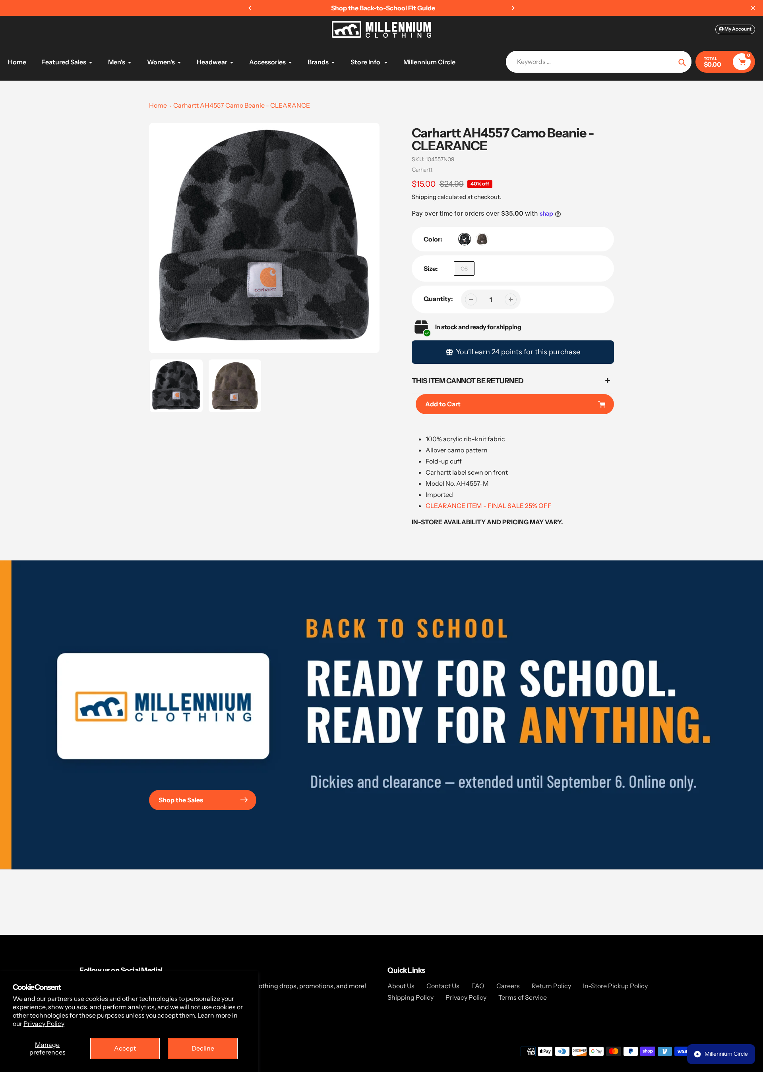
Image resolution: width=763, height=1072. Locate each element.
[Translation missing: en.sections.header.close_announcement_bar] (753, 8)
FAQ (477, 986)
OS (464, 268)
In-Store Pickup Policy (615, 986)
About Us (400, 986)
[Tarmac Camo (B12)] (482, 239)
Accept (125, 1048)
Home (158, 105)
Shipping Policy (410, 997)
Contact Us (442, 986)
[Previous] (250, 8)
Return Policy (551, 986)
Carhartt (422, 169)
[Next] (513, 8)
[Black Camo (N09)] (464, 239)
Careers (508, 986)
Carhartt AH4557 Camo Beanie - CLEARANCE (241, 105)
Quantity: (438, 299)
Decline (203, 1048)
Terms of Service (522, 997)
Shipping (424, 197)
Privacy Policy (43, 1024)
